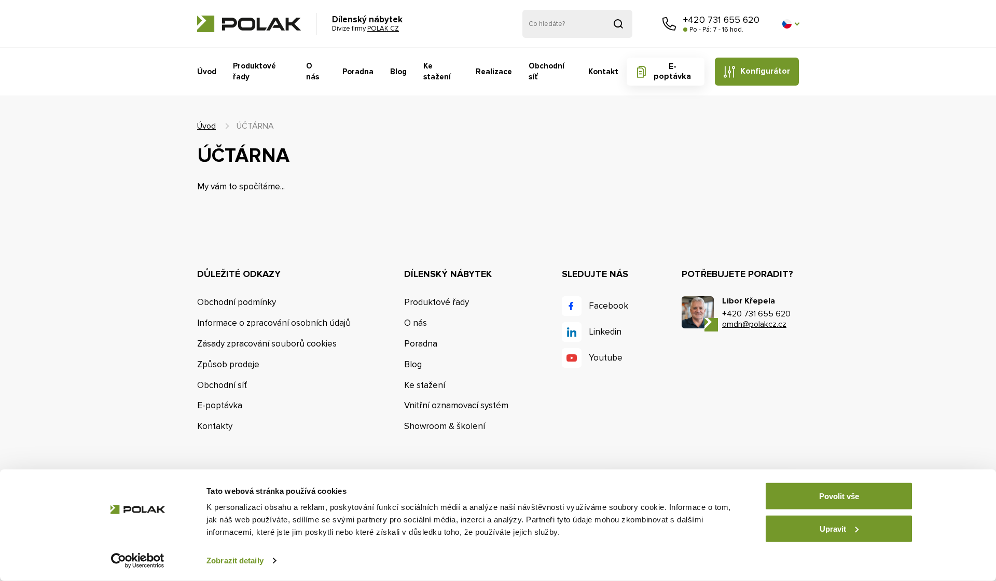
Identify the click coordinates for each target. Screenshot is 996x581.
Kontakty (214, 426)
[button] (790, 24)
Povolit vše (839, 496)
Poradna (358, 71)
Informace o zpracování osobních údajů (274, 322)
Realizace (494, 71)
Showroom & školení (444, 426)
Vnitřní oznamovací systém (456, 405)
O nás (312, 71)
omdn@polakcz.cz (754, 324)
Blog (398, 71)
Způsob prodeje (228, 364)
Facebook (608, 305)
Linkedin (605, 331)
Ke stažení (437, 71)
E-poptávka (672, 71)
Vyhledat (618, 24)
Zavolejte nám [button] (669, 24)
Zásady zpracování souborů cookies (267, 343)
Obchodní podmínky (236, 302)
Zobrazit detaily (235, 560)
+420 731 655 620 (721, 19)
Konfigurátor (765, 71)
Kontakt (603, 71)
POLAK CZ (249, 24)
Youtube (605, 357)
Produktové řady (254, 71)
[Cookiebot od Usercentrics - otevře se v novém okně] (137, 561)
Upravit (833, 528)
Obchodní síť (546, 71)
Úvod (206, 71)
